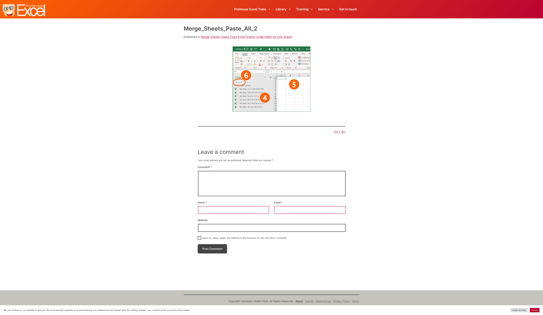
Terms (355, 301)
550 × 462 (339, 131)
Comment (205, 167)
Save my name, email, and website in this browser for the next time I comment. (245, 237)
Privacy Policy (341, 301)
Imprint (309, 301)
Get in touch (348, 9)
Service (323, 9)
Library (281, 9)
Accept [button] (535, 310)
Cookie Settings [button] (519, 310)
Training (302, 9)
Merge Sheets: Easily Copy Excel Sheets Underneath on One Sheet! (246, 37)
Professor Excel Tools (250, 9)
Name (202, 202)
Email (278, 202)
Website (203, 220)
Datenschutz (323, 301)
